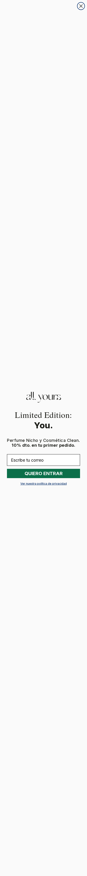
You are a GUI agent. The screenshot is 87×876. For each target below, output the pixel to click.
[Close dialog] (81, 6)
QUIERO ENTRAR (44, 473)
